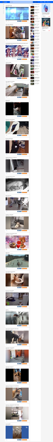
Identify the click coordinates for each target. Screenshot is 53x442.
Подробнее (44, 30)
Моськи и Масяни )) (9, 138)
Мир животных (8, 195)
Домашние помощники (10, 347)
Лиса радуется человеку (10, 81)
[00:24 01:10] (17, 13)
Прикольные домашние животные (12, 328)
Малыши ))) (8, 100)
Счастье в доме (8, 62)
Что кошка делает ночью (10, 176)
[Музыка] (3, 9)
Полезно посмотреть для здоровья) (12, 385)
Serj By (6, 6)
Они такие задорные (9, 24)
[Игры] (3, 13)
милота (7, 309)
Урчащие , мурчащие (9, 214)
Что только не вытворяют (10, 271)
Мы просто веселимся (10, 290)
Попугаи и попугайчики (10, 119)
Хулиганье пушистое (9, 366)
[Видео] (3, 8)
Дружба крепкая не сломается (11, 157)
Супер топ (7, 25)
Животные (8, 252)
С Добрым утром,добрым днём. (11, 233)
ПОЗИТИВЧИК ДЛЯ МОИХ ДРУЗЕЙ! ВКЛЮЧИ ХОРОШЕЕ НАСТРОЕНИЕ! (17, 43)
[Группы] (3, 10)
